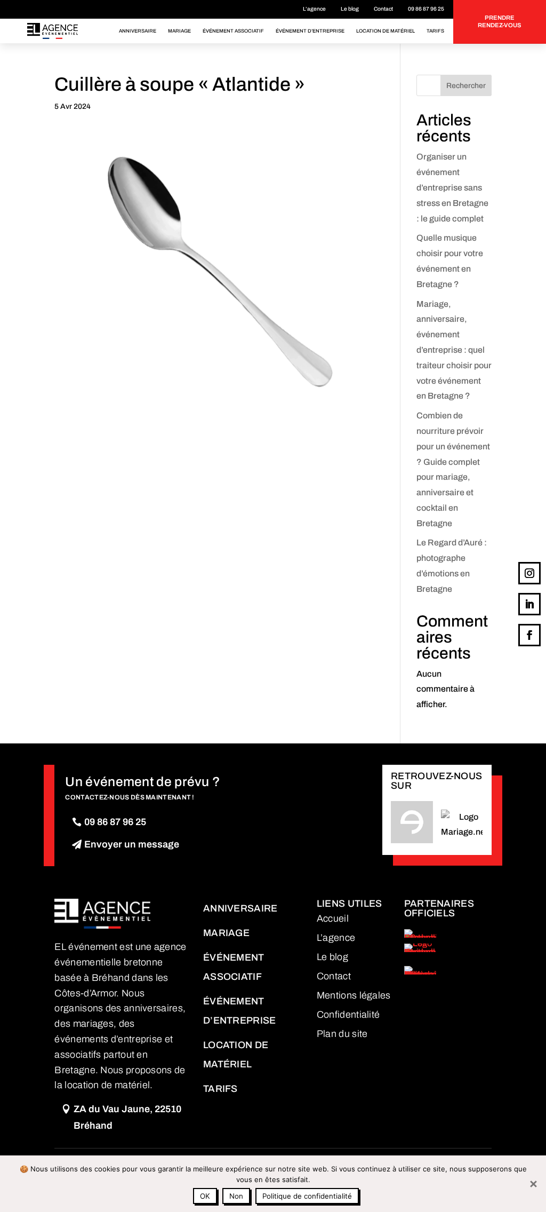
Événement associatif (233, 31)
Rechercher (466, 86)
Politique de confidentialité (307, 1196)
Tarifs (435, 31)
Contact (383, 9)
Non (236, 1196)
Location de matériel (385, 31)
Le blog (350, 9)
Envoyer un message (131, 844)
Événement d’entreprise (310, 31)
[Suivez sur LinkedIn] (529, 604)
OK (205, 1196)
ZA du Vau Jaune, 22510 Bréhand (127, 1117)
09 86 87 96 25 (426, 9)
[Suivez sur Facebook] (529, 635)
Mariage (179, 31)
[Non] (532, 1183)
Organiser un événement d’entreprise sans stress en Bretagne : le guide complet (452, 187)
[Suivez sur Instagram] (529, 573)
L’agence (314, 9)
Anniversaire (137, 31)
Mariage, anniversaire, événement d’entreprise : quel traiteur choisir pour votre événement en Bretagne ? (454, 350)
